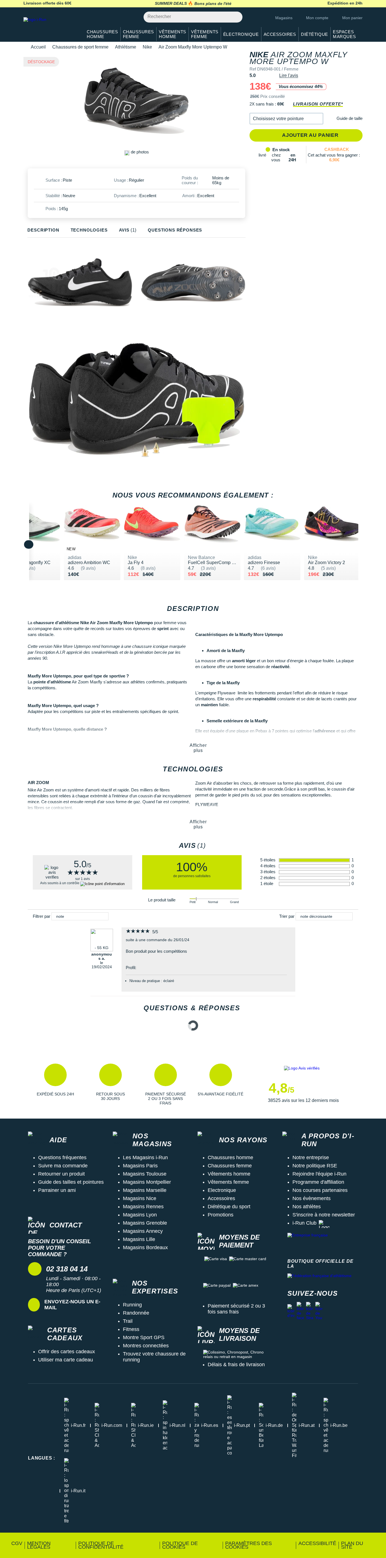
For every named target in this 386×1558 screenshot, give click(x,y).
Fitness (131, 1329)
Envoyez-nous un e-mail (72, 1304)
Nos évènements (311, 1198)
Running (132, 1305)
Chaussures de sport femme (80, 47)
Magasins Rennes (143, 1206)
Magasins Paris (140, 1165)
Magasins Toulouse (144, 1174)
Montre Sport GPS (143, 1337)
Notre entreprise (310, 1157)
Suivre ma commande (63, 1165)
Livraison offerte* (318, 104)
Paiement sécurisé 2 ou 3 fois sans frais (236, 1309)
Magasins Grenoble (145, 1223)
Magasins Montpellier (147, 1182)
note (60, 916)
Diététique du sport (229, 1206)
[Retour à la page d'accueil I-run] (50, 26)
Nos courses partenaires (320, 1190)
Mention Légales (39, 1545)
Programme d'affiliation (318, 1182)
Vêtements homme (229, 1174)
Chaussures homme (230, 1157)
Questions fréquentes (62, 1157)
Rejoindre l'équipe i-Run (319, 1174)
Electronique (222, 1190)
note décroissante (316, 916)
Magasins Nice (139, 1198)
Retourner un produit (61, 1174)
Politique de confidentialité (100, 1545)
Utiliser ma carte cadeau (65, 1360)
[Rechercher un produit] (234, 17)
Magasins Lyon (140, 1215)
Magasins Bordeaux (145, 1247)
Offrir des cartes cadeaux (66, 1351)
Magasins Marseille (144, 1190)
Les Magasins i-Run (145, 1157)
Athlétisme (125, 47)
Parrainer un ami (57, 1190)
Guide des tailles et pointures (71, 1182)
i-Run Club (304, 1223)
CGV (16, 1543)
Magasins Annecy (143, 1231)
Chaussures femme (230, 1165)
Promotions (220, 1215)
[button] (286, 118)
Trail (128, 1321)
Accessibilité (317, 1543)
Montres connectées (146, 1345)
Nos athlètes (306, 1206)
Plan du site (352, 1545)
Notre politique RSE (314, 1165)
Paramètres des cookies (248, 1545)
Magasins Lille (139, 1239)
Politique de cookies (180, 1545)
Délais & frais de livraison (236, 1364)
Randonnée (136, 1313)
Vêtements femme (228, 1182)
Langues (41, 1458)
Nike (147, 47)
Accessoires (221, 1198)
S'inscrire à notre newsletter (323, 1215)
